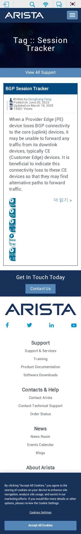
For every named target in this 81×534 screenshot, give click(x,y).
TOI (12, 215)
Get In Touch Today (40, 277)
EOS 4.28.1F (15, 228)
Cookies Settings (40, 512)
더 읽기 (62, 200)
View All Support (40, 73)
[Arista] (24, 15)
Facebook (7, 325)
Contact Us (40, 289)
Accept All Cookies (40, 525)
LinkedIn (51, 325)
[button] (33, 4)
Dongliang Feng (40, 99)
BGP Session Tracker (27, 88)
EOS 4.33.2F (15, 256)
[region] (40, 503)
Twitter (29, 325)
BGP (12, 205)
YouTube (73, 325)
